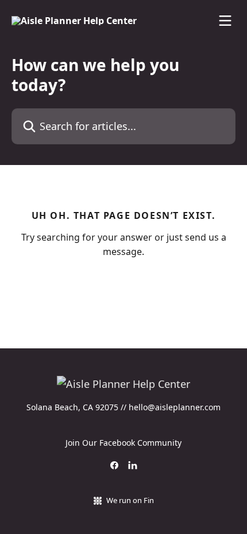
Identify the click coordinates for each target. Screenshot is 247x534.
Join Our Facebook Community (123, 442)
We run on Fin (130, 500)
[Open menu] (225, 21)
